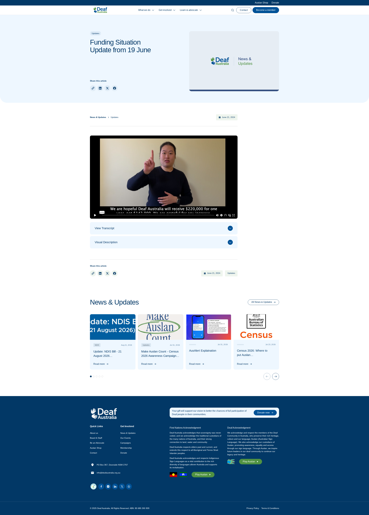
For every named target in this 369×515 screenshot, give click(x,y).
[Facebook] (101, 486)
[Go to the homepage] (104, 414)
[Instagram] (108, 486)
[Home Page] (100, 10)
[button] (146, 10)
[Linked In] (115, 486)
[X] (122, 486)
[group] (113, 342)
